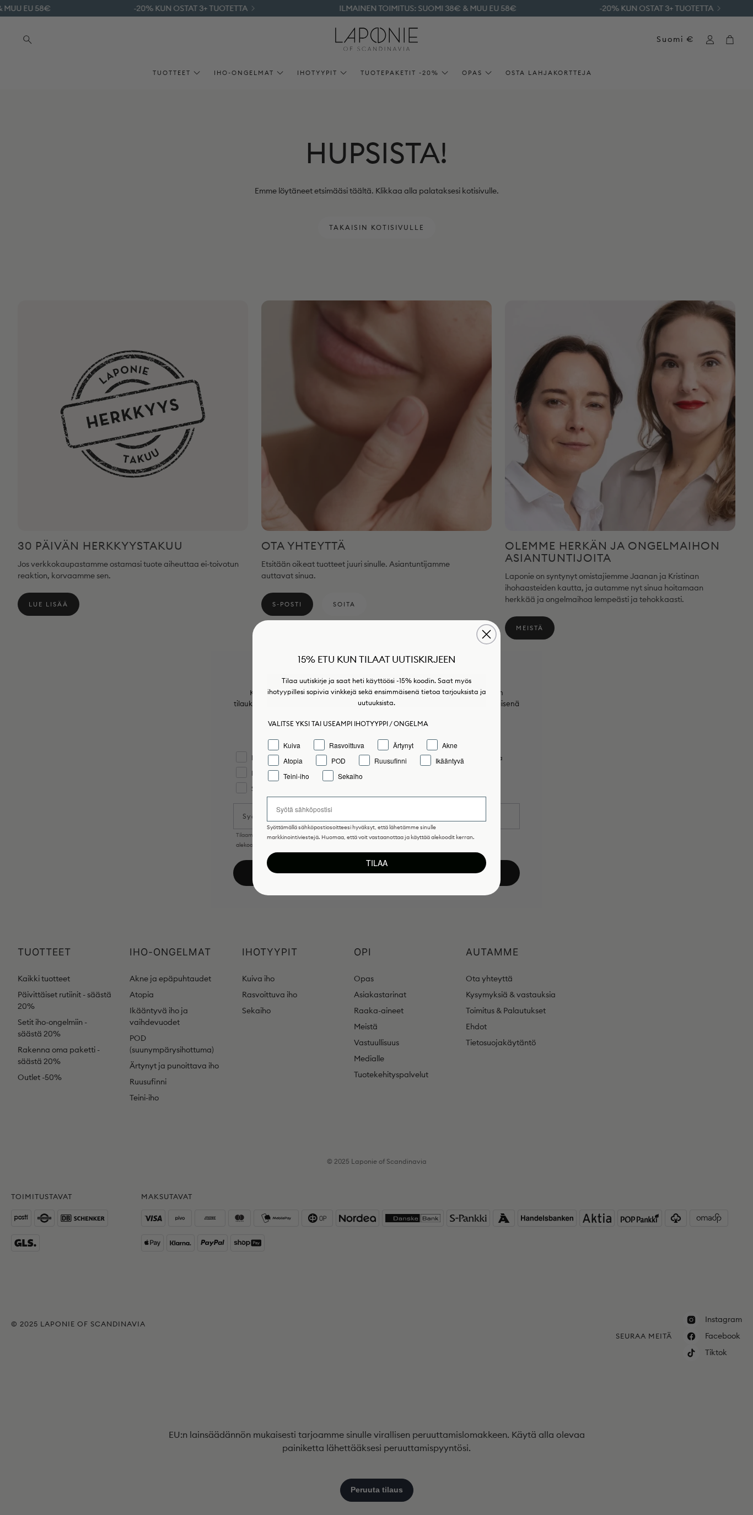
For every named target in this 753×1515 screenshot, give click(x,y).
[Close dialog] (486, 634)
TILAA (377, 862)
